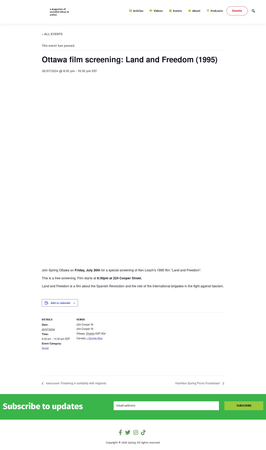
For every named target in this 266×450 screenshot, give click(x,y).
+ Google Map (94, 338)
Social (45, 348)
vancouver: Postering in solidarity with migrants (75, 383)
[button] (253, 11)
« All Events (52, 34)
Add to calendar (60, 303)
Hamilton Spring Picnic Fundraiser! (198, 383)
